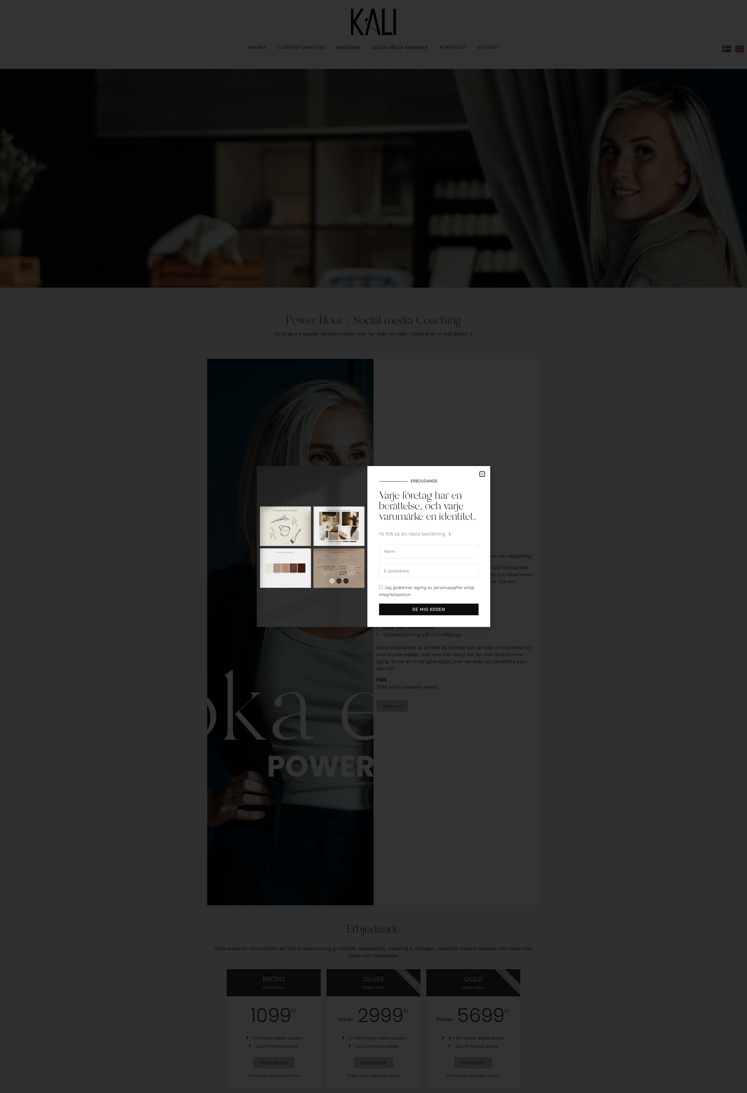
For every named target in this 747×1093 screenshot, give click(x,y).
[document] (373, 546)
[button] (482, 474)
